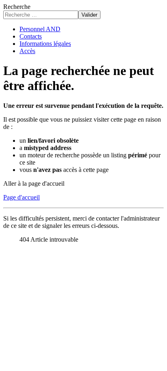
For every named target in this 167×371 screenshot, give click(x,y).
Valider (89, 15)
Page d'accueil (21, 197)
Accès (27, 50)
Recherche (16, 6)
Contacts (30, 36)
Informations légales (45, 43)
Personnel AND (39, 29)
